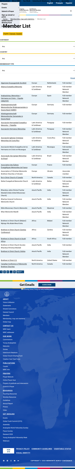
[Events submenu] (18, 7)
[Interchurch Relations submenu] (49, 0)
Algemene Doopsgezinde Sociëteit (13, 83)
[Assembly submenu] (69, 0)
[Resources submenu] (60, 0)
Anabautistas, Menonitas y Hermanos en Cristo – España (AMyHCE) (12, 98)
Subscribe (46, 285)
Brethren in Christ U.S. (9, 260)
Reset (72, 78)
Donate (8, 451)
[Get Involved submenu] (10, 0)
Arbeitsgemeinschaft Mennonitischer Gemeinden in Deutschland (12, 116)
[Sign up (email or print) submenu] (18, 15)
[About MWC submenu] (21, 0)
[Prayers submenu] (18, 3)
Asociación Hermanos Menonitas (13, 129)
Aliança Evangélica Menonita (11, 87)
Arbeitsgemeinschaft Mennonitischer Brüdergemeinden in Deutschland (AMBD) (14, 107)
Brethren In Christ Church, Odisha (13, 251)
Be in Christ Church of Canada (12, 177)
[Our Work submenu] (31, 0)
